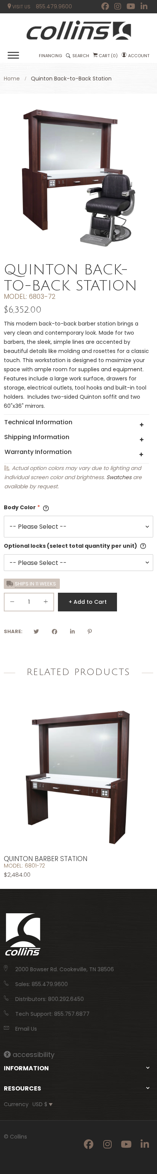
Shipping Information (36, 437)
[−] (12, 603)
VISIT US (20, 6)
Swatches (118, 477)
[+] (45, 603)
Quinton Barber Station (45, 859)
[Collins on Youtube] (131, 6)
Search (80, 56)
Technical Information (38, 422)
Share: (13, 631)
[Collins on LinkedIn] (144, 6)
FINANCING (50, 56)
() (108, 56)
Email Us (26, 1029)
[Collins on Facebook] (105, 6)
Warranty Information (38, 451)
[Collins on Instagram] (117, 6)
